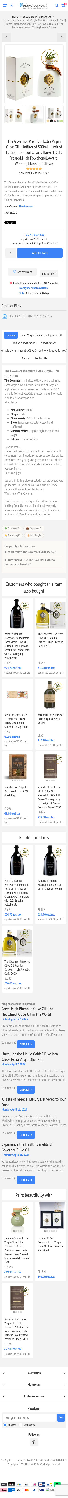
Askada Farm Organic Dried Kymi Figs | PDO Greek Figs (16, 791)
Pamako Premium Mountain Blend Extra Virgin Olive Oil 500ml (50, 885)
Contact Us (41, 358)
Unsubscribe (30, 1425)
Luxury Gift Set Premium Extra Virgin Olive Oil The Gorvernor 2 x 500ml (50, 1244)
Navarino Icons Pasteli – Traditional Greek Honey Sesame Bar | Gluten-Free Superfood (16, 721)
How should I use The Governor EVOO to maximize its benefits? (30, 562)
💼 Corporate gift (33, 528)
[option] (13, 114)
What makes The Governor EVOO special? (32, 552)
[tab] (11, 335)
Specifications (48, 343)
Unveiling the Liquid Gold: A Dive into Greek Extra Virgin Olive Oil (30, 1056)
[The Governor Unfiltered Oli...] (61, 37)
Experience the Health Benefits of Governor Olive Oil (27, 1147)
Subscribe (13, 1425)
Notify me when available (34, 288)
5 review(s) (24, 173)
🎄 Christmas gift (11, 528)
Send (61, 1418)
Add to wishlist (24, 272)
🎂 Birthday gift (34, 535)
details (24, 1044)
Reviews (25, 358)
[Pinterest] (34, 1442)
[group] (17, 613)
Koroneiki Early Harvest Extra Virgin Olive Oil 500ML (50, 719)
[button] (16, 627)
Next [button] (61, 114)
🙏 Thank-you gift (12, 535)
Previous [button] (7, 114)
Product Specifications (24, 343)
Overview (11, 335)
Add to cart (40, 253)
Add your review (41, 173)
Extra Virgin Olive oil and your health (42, 335)
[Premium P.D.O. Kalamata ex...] (6, 37)
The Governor (26, 206)
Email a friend (49, 273)
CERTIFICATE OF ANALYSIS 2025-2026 (30, 316)
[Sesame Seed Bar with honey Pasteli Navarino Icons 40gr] (17, 694)
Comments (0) (9, 1042)
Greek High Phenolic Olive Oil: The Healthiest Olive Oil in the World (28, 1011)
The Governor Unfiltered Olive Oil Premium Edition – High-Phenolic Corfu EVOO (50, 640)
